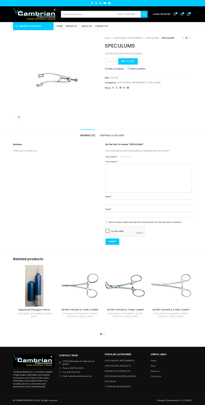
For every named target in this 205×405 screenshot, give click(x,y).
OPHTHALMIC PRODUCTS (118, 365)
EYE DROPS (110, 381)
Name (109, 196)
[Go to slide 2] (104, 334)
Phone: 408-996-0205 (73, 368)
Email (109, 209)
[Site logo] (35, 14)
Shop (153, 365)
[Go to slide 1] (101, 334)
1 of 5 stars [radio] (122, 156)
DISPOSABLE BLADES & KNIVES (120, 376)
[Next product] (190, 38)
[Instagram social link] (100, 3)
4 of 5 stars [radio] (128, 156)
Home (107, 38)
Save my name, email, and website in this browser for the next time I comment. (145, 222)
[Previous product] (183, 38)
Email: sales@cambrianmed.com (77, 376)
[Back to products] (186, 38)
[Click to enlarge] (19, 117)
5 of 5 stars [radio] (131, 156)
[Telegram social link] (128, 88)
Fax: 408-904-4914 (71, 372)
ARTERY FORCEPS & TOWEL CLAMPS (80, 309)
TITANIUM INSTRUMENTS (118, 386)
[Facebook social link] (92, 3)
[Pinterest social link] (109, 3)
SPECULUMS (152, 38)
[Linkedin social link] (124, 88)
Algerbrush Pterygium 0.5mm (34, 309)
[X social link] (96, 3)
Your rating (111, 156)
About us (155, 371)
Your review (112, 161)
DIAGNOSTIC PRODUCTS (118, 371)
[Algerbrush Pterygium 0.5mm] (34, 286)
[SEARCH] (144, 14)
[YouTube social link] (104, 3)
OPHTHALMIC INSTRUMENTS (128, 38)
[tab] (87, 134)
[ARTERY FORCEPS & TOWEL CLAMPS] (80, 286)
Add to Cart (128, 61)
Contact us (156, 376)
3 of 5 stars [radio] (126, 156)
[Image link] (33, 360)
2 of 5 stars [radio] (124, 156)
